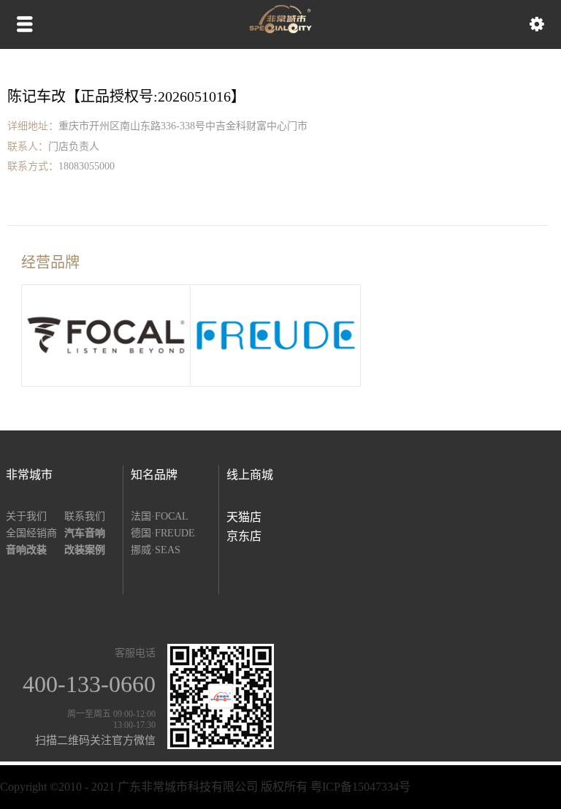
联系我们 (84, 516)
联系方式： (32, 166)
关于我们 (26, 516)
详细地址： (32, 126)
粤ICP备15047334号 (360, 786)
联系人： (27, 146)
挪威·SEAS (155, 549)
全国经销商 (31, 533)
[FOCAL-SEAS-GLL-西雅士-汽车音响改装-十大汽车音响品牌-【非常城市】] (280, 30)
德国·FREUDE (163, 533)
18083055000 (86, 166)
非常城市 (29, 474)
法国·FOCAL (159, 516)
